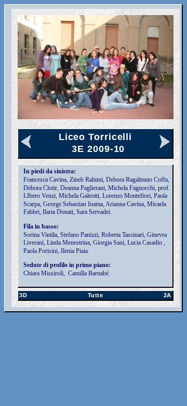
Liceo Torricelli (95, 137)
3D (23, 295)
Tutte (95, 295)
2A (167, 295)
